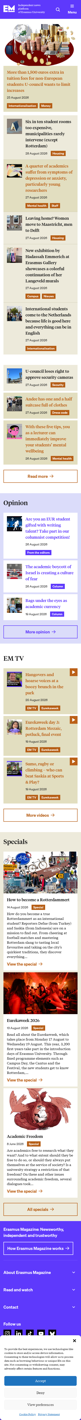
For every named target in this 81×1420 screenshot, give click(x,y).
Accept (40, 1381)
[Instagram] (7, 1333)
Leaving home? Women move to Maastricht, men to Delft (48, 224)
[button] (74, 1341)
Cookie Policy (27, 1414)
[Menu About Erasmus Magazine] (74, 1272)
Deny (40, 1393)
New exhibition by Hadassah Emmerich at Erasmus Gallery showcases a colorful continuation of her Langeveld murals (47, 265)
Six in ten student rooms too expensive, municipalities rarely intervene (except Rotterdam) (48, 133)
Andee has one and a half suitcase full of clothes (48, 402)
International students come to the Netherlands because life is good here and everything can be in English (48, 321)
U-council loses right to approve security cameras (49, 374)
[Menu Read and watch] (74, 1289)
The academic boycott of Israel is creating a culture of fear (49, 572)
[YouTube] (41, 1333)
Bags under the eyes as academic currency (46, 603)
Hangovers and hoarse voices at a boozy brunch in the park (44, 683)
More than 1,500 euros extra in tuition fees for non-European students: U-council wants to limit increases (38, 81)
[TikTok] (30, 1333)
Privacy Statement (49, 1414)
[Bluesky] (52, 1333)
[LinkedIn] (18, 1333)
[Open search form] (57, 9)
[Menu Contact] (74, 1307)
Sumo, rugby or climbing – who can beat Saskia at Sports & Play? (44, 773)
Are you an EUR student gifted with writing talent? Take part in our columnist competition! (47, 528)
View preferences (40, 1405)
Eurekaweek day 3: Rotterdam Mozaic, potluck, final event (43, 728)
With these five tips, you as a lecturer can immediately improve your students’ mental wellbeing (47, 439)
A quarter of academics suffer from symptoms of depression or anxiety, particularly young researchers (49, 178)
